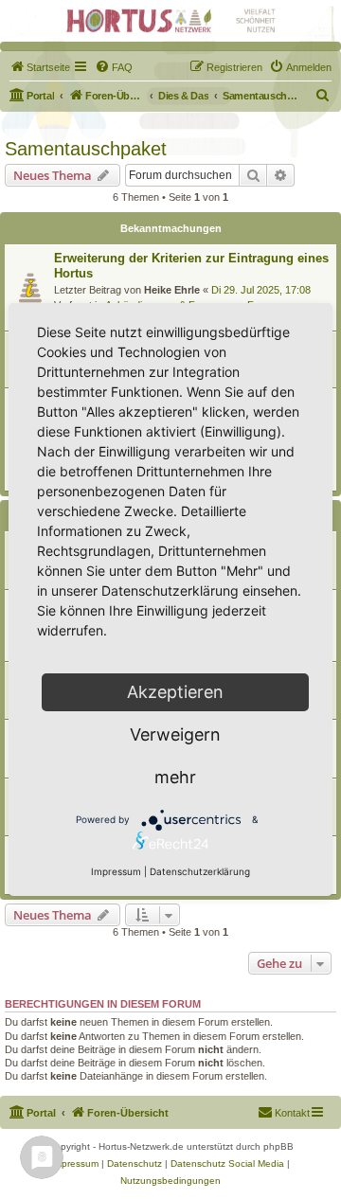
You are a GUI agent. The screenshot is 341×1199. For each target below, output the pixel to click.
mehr (175, 777)
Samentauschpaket (86, 148)
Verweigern (175, 734)
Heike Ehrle (172, 289)
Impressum (116, 871)
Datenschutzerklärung (200, 871)
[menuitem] (39, 67)
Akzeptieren (175, 692)
